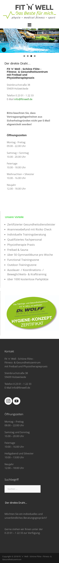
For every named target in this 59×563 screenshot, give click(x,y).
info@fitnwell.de (23, 99)
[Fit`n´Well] (29, 11)
